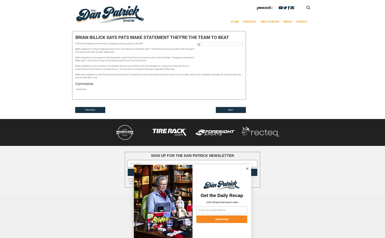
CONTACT (302, 21)
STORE (235, 21)
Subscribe (221, 219)
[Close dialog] (247, 168)
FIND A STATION (270, 21)
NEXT (231, 110)
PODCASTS (249, 21)
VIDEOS (287, 21)
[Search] (307, 8)
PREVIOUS (90, 110)
